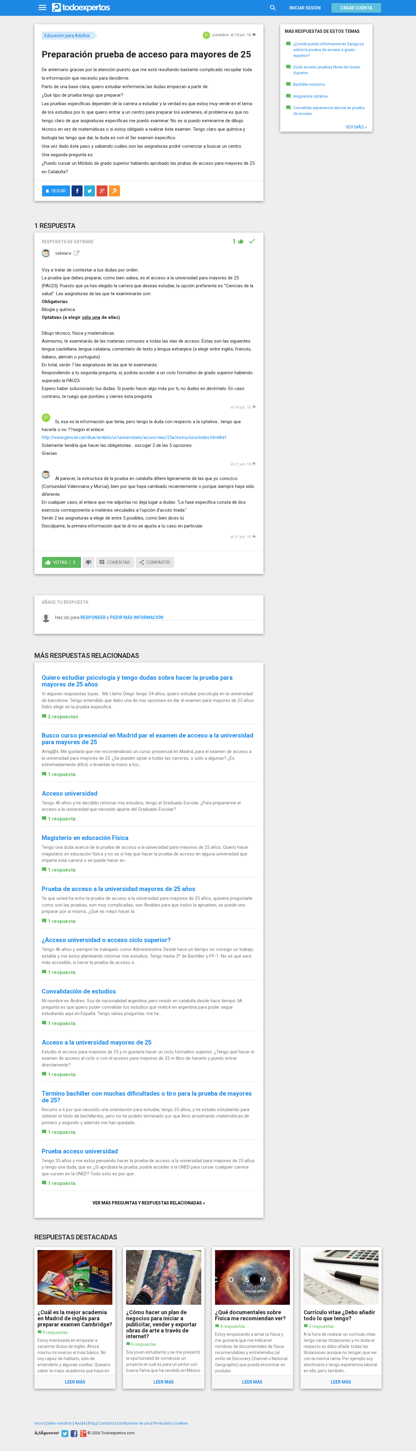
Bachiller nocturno (309, 84)
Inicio (39, 1423)
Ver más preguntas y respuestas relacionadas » (149, 1203)
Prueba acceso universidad (80, 1151)
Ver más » (356, 127)
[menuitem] (77, 190)
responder (93, 617)
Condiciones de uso (133, 1423)
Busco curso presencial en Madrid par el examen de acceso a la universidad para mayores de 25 (147, 739)
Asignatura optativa (310, 96)
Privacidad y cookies (170, 1423)
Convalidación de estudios (79, 991)
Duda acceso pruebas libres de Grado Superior (326, 70)
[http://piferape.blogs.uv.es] (75, 253)
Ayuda (80, 1423)
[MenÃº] (42, 8)
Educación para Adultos (67, 35)
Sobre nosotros (59, 1423)
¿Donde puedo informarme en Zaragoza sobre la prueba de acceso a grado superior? (328, 49)
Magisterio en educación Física (85, 837)
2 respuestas (63, 717)
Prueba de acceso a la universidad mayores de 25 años (119, 889)
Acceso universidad (69, 793)
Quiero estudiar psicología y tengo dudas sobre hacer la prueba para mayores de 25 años (137, 681)
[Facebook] (73, 1433)
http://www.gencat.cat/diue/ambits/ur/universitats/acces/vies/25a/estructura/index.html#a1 (134, 437)
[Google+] (82, 1433)
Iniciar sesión (305, 7)
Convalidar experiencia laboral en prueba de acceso (329, 110)
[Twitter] (64, 1433)
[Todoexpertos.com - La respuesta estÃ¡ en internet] (81, 7)
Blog (92, 1423)
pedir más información (136, 617)
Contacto (106, 1423)
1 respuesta (62, 774)
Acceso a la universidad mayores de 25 (96, 1042)
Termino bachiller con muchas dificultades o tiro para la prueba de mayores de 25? (147, 1097)
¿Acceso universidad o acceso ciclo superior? (106, 940)
